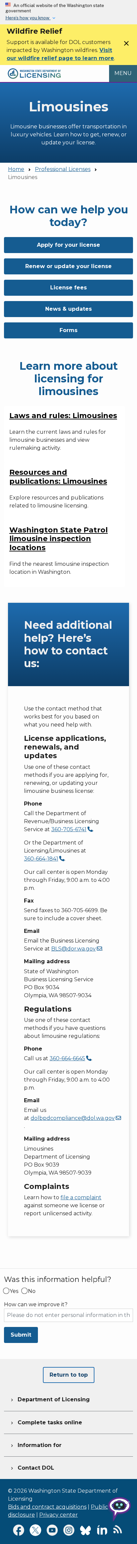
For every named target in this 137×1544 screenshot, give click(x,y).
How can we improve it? (36, 1305)
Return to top (69, 1375)
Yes (14, 1291)
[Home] (34, 69)
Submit (21, 1335)
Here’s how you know (28, 17)
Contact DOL (31, 1468)
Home (16, 169)
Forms (68, 330)
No (32, 1291)
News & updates (68, 309)
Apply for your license (68, 245)
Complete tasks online (45, 1422)
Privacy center (58, 1515)
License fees (68, 287)
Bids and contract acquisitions (47, 1507)
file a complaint (81, 1197)
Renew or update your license (68, 266)
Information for (35, 1445)
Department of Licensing (49, 1399)
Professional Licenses (62, 169)
